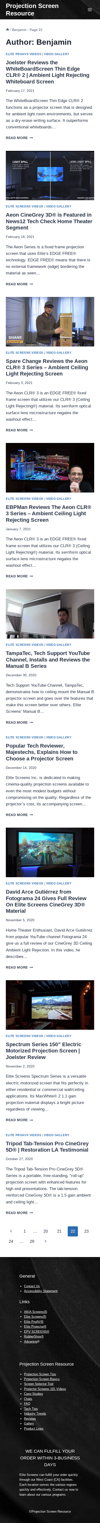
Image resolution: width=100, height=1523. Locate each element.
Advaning (30, 1341)
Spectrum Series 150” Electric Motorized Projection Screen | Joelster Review (43, 1050)
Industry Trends (35, 1413)
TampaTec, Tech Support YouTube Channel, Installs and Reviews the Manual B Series (48, 659)
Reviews (30, 1418)
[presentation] (50, 175)
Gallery (29, 1423)
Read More (19, 138)
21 (59, 1231)
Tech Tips (31, 1409)
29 (32, 1241)
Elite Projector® (35, 1326)
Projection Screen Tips (40, 1374)
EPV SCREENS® (36, 1331)
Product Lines (33, 1428)
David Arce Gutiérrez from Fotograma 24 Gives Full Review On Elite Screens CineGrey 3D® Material (46, 901)
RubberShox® (34, 1336)
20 (45, 1231)
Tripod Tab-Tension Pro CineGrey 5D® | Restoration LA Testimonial (47, 1146)
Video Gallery (56, 54)
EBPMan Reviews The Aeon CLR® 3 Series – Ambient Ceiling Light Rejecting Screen (48, 513)
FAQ (27, 1403)
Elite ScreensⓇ (35, 1316)
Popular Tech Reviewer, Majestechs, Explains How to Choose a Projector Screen (41, 752)
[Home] (7, 30)
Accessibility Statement (41, 1291)
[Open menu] (89, 9)
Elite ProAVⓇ (33, 1322)
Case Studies (33, 1394)
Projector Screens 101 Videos (45, 1389)
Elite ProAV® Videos (23, 54)
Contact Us (32, 1286)
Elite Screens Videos (24, 206)
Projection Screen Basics (42, 1379)
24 (11, 1241)
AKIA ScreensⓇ (35, 1312)
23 (86, 1231)
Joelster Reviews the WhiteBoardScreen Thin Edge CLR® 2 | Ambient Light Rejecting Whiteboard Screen (47, 72)
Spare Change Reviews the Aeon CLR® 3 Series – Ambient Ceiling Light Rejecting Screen (47, 367)
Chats (28, 1399)
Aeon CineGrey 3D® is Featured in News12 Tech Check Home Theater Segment (49, 221)
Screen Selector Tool (38, 1384)
